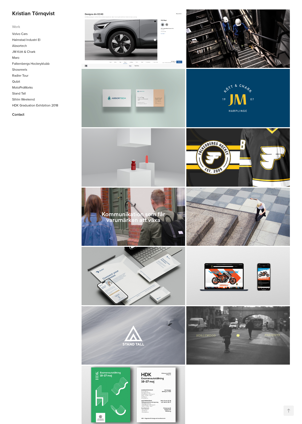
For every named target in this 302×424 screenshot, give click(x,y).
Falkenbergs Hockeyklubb (31, 63)
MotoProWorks (22, 87)
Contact (18, 114)
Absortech (19, 45)
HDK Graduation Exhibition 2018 (35, 105)
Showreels (19, 69)
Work (16, 26)
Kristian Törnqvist (33, 13)
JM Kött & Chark (23, 51)
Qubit (16, 81)
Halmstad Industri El (26, 39)
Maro (15, 57)
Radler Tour (20, 75)
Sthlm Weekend (23, 99)
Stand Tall (19, 93)
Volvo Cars (20, 33)
